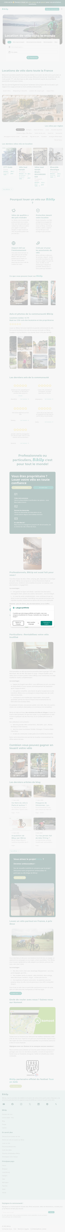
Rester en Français (18, 623)
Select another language (31, 623)
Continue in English (46, 623)
